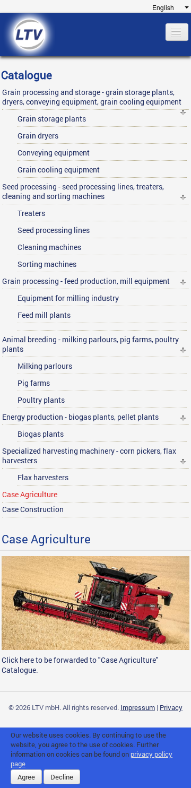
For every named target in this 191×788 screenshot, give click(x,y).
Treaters (31, 213)
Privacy (171, 707)
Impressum (137, 707)
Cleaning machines (49, 247)
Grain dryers (38, 136)
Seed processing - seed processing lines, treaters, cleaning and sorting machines (83, 191)
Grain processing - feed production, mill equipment (86, 281)
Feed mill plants (44, 315)
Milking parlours (45, 366)
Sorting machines (47, 264)
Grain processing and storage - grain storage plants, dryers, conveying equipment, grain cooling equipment (91, 97)
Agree (26, 777)
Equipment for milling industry (68, 298)
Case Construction (33, 509)
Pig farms (34, 383)
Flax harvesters (43, 477)
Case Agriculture (29, 494)
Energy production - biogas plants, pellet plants (80, 417)
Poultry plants (41, 400)
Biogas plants (41, 434)
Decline (61, 777)
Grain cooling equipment (59, 169)
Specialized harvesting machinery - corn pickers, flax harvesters (89, 455)
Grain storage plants (52, 119)
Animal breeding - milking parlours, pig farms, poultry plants (90, 344)
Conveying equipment (54, 153)
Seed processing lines (54, 230)
